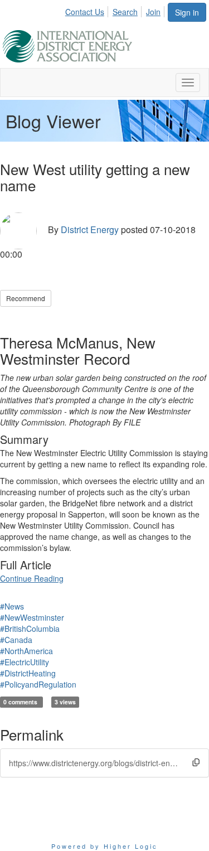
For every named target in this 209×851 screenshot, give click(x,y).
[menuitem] (87, 10)
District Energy (90, 230)
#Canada (16, 639)
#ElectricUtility (24, 662)
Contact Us (84, 11)
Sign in (187, 12)
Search (125, 11)
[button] (196, 762)
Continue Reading (32, 578)
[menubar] (116, 10)
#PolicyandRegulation (38, 684)
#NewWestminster (32, 617)
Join (153, 11)
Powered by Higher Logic (104, 846)
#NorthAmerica (26, 650)
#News (12, 606)
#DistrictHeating (28, 673)
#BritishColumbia (30, 628)
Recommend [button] (25, 298)
